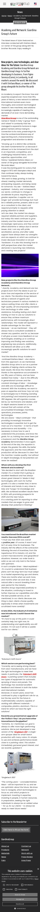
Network (25, 849)
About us (5, 846)
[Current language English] (35, 4)
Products (5, 849)
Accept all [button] (20, 899)
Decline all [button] (20, 904)
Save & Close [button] (20, 895)
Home (4, 16)
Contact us (26, 846)
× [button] (38, 869)
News (10, 16)
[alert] (20, 889)
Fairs (3, 860)
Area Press (26, 860)
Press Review (27, 857)
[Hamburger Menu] (4, 4)
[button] (20, 908)
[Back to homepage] (19, 3)
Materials (5, 853)
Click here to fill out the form (15, 829)
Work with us (26, 853)
